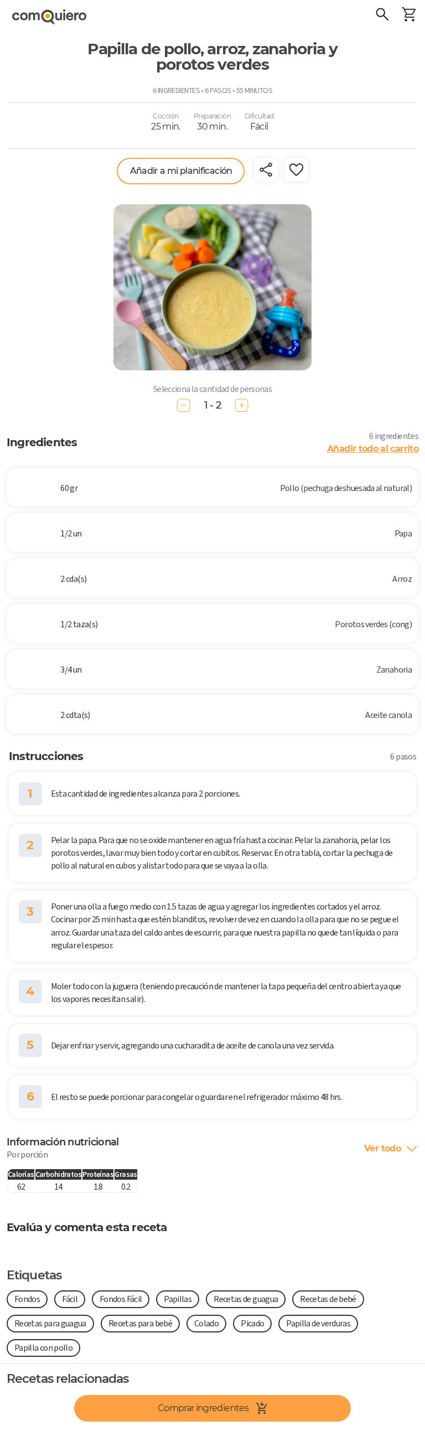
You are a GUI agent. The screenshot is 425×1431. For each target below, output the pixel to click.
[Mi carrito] (408, 15)
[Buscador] (382, 15)
